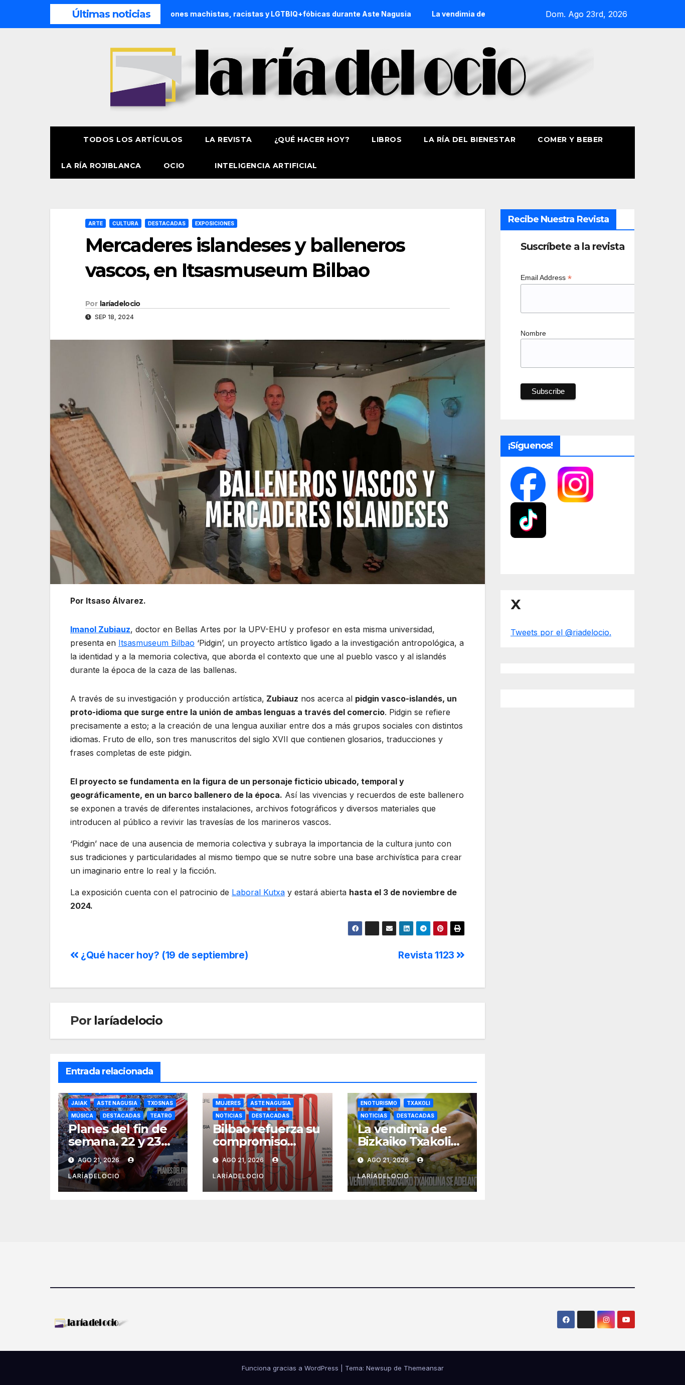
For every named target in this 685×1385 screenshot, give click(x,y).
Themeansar (424, 1368)
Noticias (229, 1116)
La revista (228, 139)
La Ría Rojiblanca (101, 165)
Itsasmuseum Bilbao (156, 643)
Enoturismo (379, 1103)
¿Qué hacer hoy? (312, 139)
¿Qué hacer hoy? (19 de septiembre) (163, 955)
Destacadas (167, 223)
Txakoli (418, 1103)
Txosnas (160, 1103)
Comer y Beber (570, 139)
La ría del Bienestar (470, 139)
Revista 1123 (427, 955)
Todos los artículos (133, 139)
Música (82, 1116)
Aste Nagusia (117, 1103)
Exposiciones (214, 223)
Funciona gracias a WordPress (291, 1368)
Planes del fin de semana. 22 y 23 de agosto (117, 1141)
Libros (387, 139)
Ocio (175, 165)
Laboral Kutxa (258, 892)
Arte (95, 223)
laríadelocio (120, 303)
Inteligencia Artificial (266, 165)
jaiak (79, 1103)
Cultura (125, 223)
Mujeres (228, 1103)
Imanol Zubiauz (100, 629)
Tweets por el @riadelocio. (560, 632)
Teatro (161, 1116)
